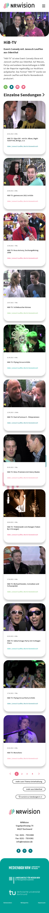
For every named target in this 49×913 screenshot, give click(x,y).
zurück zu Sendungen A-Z (31, 797)
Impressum (41, 903)
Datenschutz (8, 903)
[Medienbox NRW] (24, 867)
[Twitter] (30, 851)
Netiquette (24, 903)
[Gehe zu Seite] (39, 774)
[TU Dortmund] (24, 892)
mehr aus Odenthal (34, 789)
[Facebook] (18, 851)
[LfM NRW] (24, 880)
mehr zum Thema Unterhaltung (29, 781)
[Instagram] (24, 851)
